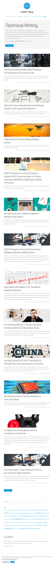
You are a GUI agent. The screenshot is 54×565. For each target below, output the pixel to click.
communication (16, 510)
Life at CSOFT (34, 16)
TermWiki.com (45, 525)
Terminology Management (15, 525)
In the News (13, 516)
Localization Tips (32, 482)
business (10, 510)
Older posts (9, 45)
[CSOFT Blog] (27, 9)
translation (8, 528)
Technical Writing (39, 82)
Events (35, 264)
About (40, 16)
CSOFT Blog (27, 12)
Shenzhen (15, 522)
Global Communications (31, 82)
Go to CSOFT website (8, 546)
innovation (47, 513)
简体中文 (45, 16)
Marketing (36, 301)
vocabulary (19, 528)
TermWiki (38, 525)
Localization (19, 16)
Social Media (26, 522)
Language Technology (43, 516)
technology (43, 522)
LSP (33, 519)
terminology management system (28, 525)
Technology (13, 16)
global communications (31, 513)
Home (7, 16)
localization (18, 519)
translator (15, 528)
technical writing (35, 522)
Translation (42, 226)
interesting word (7, 516)
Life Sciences (27, 16)
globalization (40, 513)
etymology (23, 513)
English (19, 513)
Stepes (30, 522)
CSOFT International (21, 82)
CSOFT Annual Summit (25, 510)
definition (6, 513)
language (24, 516)
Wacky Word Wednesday (30, 528)
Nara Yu (5, 522)
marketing (47, 519)
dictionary (11, 513)
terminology (6, 525)
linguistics (11, 519)
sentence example (10, 522)
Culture (46, 510)
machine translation (39, 519)
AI (4, 510)
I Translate (19, 516)
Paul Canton (25, 482)
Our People (35, 190)
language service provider (32, 516)
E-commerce (15, 513)
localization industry (28, 519)
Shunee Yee (20, 522)
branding (6, 510)
